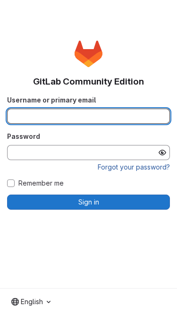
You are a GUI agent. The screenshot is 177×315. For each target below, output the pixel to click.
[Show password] (162, 152)
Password (23, 136)
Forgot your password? (134, 167)
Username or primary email (51, 100)
